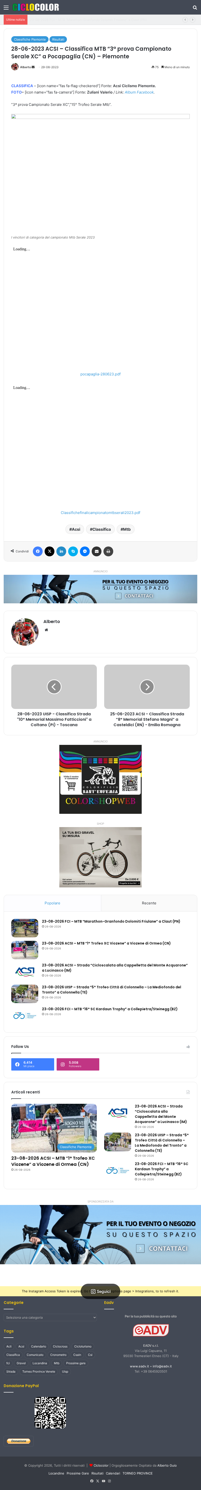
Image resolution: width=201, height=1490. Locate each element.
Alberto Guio (167, 1465)
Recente (149, 903)
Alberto (25, 67)
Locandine (56, 1473)
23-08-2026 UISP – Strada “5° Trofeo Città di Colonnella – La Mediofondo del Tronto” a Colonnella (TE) (162, 1143)
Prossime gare (76, 1363)
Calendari (113, 1473)
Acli (9, 1346)
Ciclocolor (101, 1465)
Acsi (76, 529)
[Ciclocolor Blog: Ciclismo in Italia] (35, 7)
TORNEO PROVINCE (138, 1473)
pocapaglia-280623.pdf (100, 374)
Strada (10, 1371)
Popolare (52, 903)
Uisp (65, 1371)
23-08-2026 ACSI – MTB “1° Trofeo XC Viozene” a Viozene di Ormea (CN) (86, 20)
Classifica (101, 529)
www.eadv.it (139, 1366)
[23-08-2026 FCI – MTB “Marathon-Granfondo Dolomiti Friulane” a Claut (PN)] (24, 928)
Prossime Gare (78, 1473)
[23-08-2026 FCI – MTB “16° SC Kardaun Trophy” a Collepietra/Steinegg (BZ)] (24, 1016)
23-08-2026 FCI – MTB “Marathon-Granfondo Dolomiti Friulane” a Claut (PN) (111, 921)
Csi (90, 1355)
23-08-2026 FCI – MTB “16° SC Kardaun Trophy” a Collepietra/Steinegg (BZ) (110, 1009)
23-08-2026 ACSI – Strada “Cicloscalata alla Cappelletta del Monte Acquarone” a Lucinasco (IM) (161, 1114)
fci (8, 1363)
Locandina (40, 1363)
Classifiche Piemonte (30, 39)
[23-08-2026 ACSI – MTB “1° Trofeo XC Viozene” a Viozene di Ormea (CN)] (24, 950)
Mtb (127, 529)
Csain (77, 1355)
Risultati (58, 39)
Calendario (38, 1346)
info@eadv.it (162, 1366)
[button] (100, 1234)
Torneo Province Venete (38, 1371)
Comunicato (35, 1355)
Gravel (21, 1363)
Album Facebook (139, 92)
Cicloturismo (82, 1346)
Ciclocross (60, 1346)
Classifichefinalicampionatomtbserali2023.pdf (100, 512)
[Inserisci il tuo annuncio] (100, 589)
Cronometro (58, 1355)
